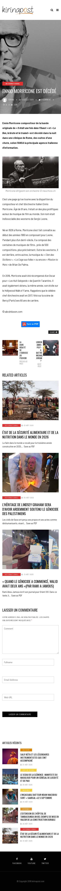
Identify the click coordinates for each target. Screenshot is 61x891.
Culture (26, 750)
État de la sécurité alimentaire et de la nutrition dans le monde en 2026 (30, 434)
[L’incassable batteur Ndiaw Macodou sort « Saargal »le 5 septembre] (10, 797)
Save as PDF (32, 324)
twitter (45, 863)
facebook (17, 863)
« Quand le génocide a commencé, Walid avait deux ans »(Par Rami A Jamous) (30, 583)
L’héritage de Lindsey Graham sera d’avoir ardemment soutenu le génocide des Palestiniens (30, 509)
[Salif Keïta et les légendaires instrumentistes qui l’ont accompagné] (10, 756)
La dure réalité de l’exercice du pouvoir (22, 353)
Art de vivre (28, 770)
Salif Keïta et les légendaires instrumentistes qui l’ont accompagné (34, 757)
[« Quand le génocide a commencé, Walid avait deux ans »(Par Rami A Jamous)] (30, 549)
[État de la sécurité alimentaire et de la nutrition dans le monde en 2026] (30, 400)
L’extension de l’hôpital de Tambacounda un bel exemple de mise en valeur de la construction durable (39, 816)
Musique (26, 790)
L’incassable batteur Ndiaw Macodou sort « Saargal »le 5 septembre (38, 796)
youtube (32, 863)
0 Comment (46, 99)
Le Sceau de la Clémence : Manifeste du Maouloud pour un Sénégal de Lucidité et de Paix (39, 777)
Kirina (11, 99)
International (12, 83)
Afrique (26, 809)
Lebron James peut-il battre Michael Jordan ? (38, 354)
